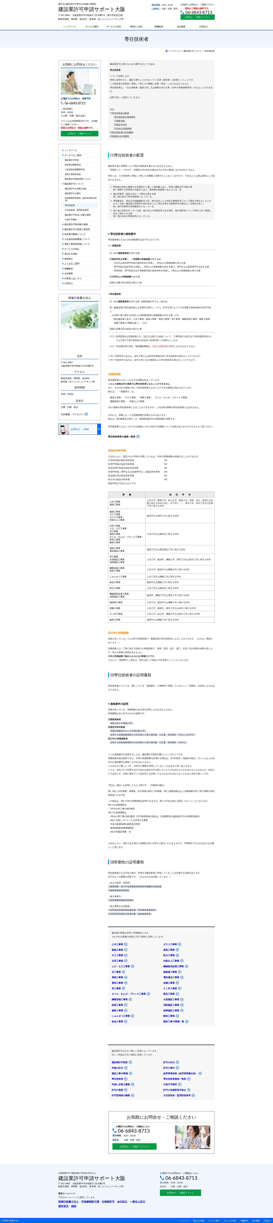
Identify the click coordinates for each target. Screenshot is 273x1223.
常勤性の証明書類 (120, 136)
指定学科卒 (121, 124)
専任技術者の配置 (120, 113)
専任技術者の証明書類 (122, 132)
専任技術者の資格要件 (125, 117)
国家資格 (120, 120)
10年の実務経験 (124, 128)
